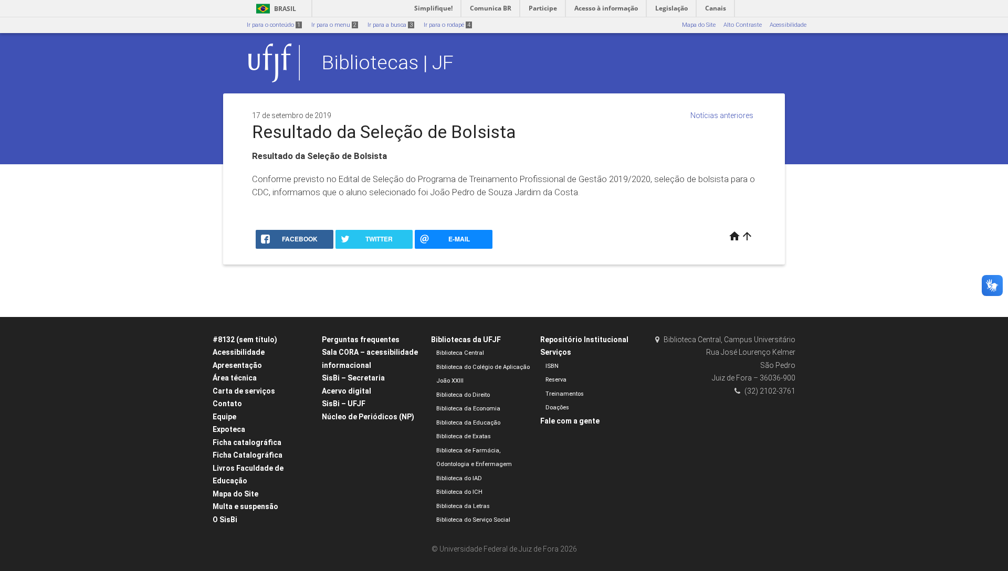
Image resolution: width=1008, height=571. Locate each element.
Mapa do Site (699, 25)
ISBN (552, 366)
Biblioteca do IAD (459, 478)
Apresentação (237, 365)
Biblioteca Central (460, 353)
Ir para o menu (333, 25)
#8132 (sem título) (245, 339)
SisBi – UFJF (343, 403)
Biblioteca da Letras (463, 506)
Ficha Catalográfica (247, 455)
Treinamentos (564, 393)
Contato (227, 403)
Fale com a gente (570, 421)
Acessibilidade (788, 25)
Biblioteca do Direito (463, 395)
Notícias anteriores (721, 115)
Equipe (224, 417)
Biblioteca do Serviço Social (473, 519)
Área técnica (235, 378)
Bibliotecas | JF (388, 62)
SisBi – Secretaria (353, 378)
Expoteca (229, 429)
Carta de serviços (244, 391)
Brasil (274, 8)
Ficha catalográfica (247, 442)
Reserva (555, 379)
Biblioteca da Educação (468, 422)
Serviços (555, 352)
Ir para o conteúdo (273, 25)
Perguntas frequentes (361, 339)
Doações (557, 407)
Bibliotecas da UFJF (466, 339)
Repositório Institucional (584, 339)
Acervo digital (346, 391)
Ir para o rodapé (447, 25)
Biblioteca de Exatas (463, 436)
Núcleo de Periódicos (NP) (368, 417)
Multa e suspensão (245, 506)
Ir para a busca (390, 25)
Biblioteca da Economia (468, 408)
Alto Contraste (742, 25)
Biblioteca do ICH (459, 492)
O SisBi (225, 519)
